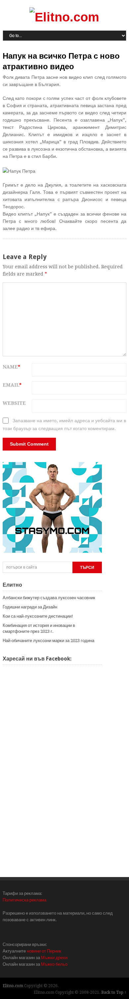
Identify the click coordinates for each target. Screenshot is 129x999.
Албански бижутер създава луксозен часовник (49, 597)
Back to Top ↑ (113, 992)
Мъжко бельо (54, 964)
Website (14, 403)
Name (11, 366)
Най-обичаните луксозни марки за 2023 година (48, 640)
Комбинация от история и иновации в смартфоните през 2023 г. (39, 628)
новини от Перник (44, 951)
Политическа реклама (24, 899)
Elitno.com (13, 986)
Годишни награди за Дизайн (30, 606)
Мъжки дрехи (54, 957)
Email (12, 385)
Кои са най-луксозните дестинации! (38, 616)
